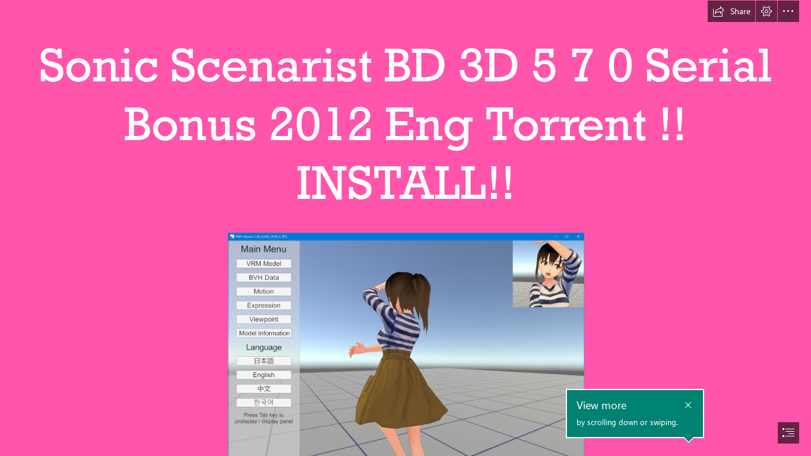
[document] (405, 228)
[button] (731, 11)
